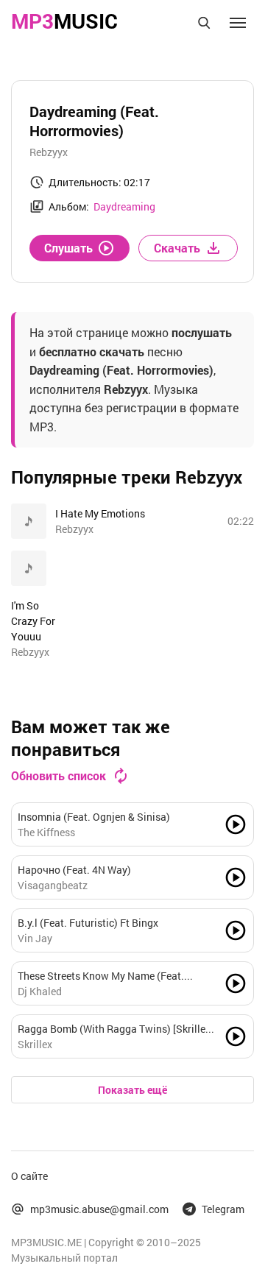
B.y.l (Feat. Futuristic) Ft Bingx (88, 923)
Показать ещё (132, 1090)
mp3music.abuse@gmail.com (99, 1209)
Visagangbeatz (53, 885)
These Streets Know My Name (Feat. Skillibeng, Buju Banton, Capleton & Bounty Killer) (101, 976)
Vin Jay (35, 938)
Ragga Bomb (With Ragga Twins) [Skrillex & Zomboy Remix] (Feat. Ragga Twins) (114, 1029)
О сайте (29, 1176)
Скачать (177, 247)
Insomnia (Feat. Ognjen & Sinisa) (94, 817)
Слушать (68, 247)
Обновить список (58, 775)
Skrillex (35, 1044)
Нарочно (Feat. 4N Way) (74, 870)
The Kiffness (46, 832)
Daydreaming (124, 206)
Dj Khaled (40, 991)
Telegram (223, 1209)
